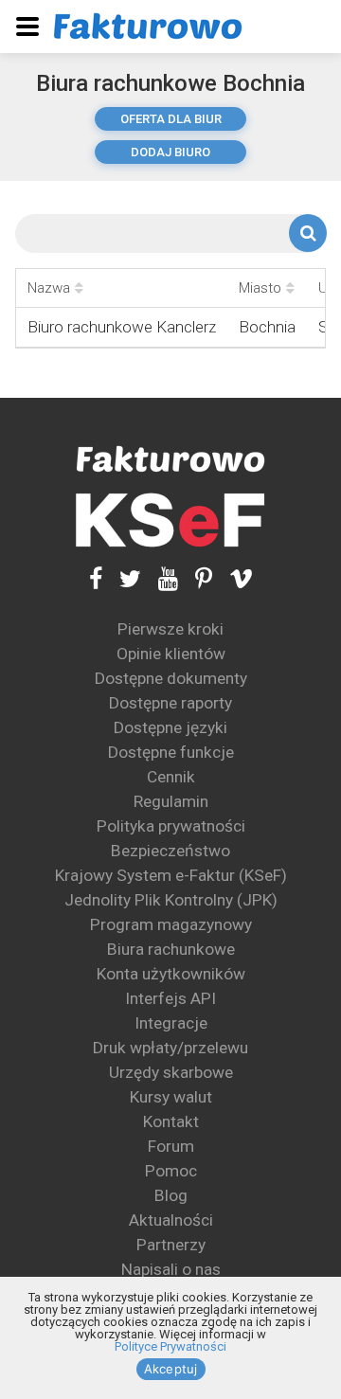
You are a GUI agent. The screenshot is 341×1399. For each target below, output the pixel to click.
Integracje (171, 1022)
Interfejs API (170, 998)
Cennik (171, 776)
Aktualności (171, 1220)
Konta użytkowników (171, 973)
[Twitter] (121, 579)
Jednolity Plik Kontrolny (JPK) (171, 899)
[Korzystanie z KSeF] (170, 520)
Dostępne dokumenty (171, 678)
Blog (171, 1195)
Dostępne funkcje (171, 752)
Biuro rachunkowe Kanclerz (121, 326)
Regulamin (171, 801)
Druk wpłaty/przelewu (170, 1047)
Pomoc (171, 1170)
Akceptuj (171, 1368)
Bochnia (267, 326)
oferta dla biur (171, 119)
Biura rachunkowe (171, 949)
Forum (171, 1146)
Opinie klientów (171, 653)
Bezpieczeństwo (170, 850)
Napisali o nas (171, 1269)
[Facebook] (95, 579)
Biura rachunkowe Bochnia (170, 83)
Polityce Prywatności (170, 1346)
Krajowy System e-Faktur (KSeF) (171, 875)
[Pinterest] (195, 579)
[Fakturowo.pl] (147, 26)
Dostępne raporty (170, 702)
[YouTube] (159, 579)
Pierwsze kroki (170, 628)
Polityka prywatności (171, 825)
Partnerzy (171, 1244)
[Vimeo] (232, 579)
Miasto (260, 287)
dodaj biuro (170, 152)
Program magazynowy (171, 924)
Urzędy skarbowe (171, 1072)
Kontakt (171, 1121)
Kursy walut (171, 1096)
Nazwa (48, 287)
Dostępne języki (170, 727)
